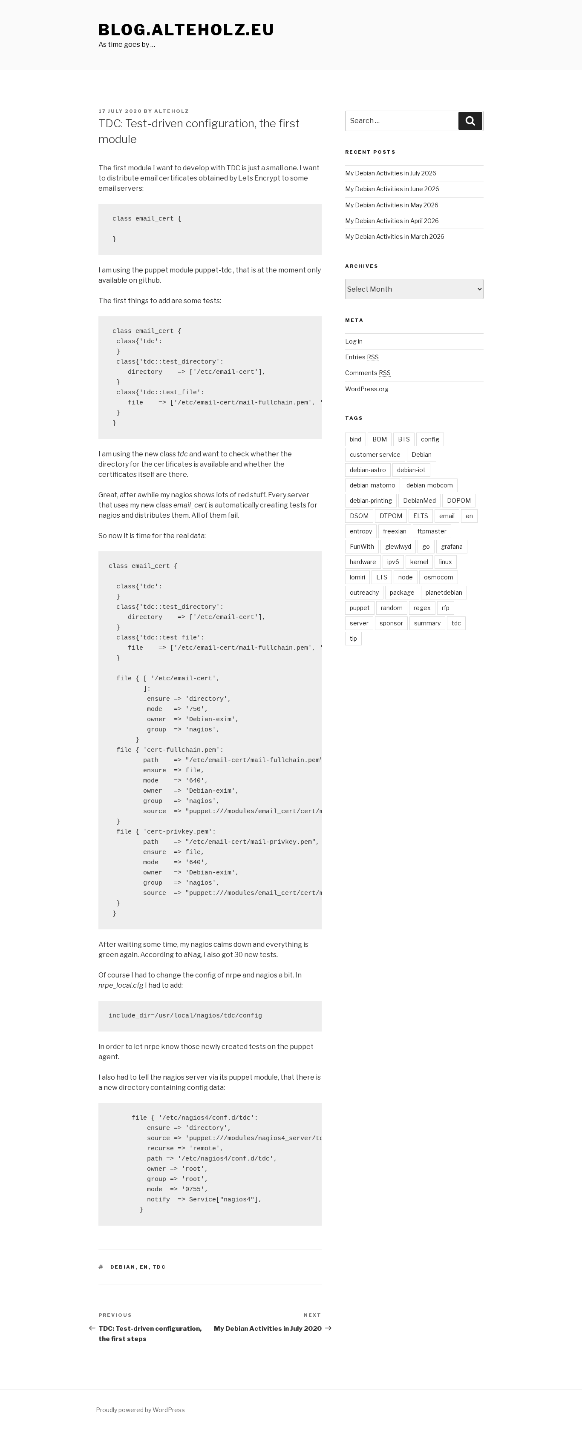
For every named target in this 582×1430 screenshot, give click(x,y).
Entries (362, 357)
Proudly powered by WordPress (140, 1409)
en (144, 1267)
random (392, 607)
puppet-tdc (213, 270)
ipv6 (393, 561)
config (430, 439)
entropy (361, 531)
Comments (368, 372)
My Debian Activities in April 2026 (392, 220)
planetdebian (444, 592)
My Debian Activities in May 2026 (391, 205)
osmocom (438, 577)
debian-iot (411, 469)
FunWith (362, 546)
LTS (381, 577)
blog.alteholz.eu (186, 29)
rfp (445, 607)
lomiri (357, 577)
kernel (419, 561)
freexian (394, 531)
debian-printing (371, 500)
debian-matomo (372, 485)
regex (422, 607)
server (359, 623)
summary (427, 623)
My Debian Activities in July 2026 (390, 173)
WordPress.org (367, 389)
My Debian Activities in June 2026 (392, 188)
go (426, 546)
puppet (360, 607)
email (447, 515)
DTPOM (391, 515)
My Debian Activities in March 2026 (394, 236)
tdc (159, 1267)
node (405, 577)
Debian (123, 1267)
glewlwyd (398, 546)
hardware (363, 561)
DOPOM (459, 500)
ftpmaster (432, 531)
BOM (379, 439)
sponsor (391, 623)
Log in (354, 341)
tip (353, 638)
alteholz (171, 111)
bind (355, 439)
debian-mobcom (429, 485)
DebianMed (419, 500)
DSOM (359, 515)
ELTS (420, 515)
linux (445, 561)
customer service (375, 454)
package (402, 592)
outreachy (364, 592)
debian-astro (368, 469)
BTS (404, 439)
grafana (452, 546)
